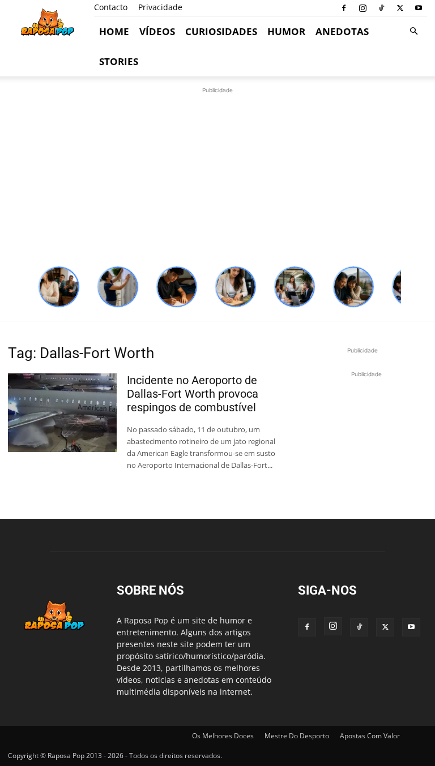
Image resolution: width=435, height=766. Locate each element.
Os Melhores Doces (223, 736)
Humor (286, 31)
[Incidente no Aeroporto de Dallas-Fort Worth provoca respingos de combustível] (62, 412)
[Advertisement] (217, 175)
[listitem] (59, 286)
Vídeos (157, 31)
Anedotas (342, 31)
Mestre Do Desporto (297, 736)
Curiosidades (221, 31)
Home (114, 31)
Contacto (110, 7)
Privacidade (160, 7)
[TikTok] (381, 8)
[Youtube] (418, 8)
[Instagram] (362, 8)
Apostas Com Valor (370, 736)
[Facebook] (343, 8)
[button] (413, 31)
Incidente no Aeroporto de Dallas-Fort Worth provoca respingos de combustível (192, 393)
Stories (118, 61)
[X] (399, 8)
